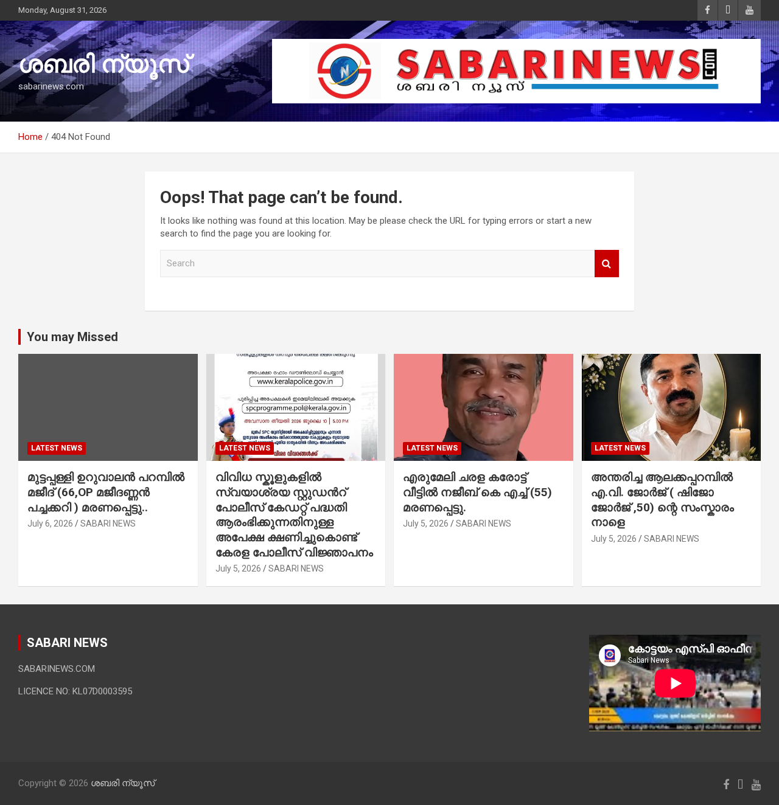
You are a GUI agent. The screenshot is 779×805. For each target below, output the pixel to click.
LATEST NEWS (56, 448)
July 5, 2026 (238, 568)
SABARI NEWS (108, 523)
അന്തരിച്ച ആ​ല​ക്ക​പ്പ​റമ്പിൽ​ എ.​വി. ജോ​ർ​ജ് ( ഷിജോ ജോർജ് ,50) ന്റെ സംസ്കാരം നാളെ (662, 499)
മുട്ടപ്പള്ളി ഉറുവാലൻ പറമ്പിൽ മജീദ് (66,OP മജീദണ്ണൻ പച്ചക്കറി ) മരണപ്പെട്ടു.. (105, 492)
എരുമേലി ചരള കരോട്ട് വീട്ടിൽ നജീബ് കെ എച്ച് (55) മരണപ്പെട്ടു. (477, 492)
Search (607, 263)
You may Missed (72, 337)
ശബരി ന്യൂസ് (103, 64)
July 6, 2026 (50, 523)
